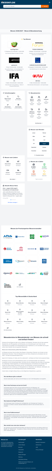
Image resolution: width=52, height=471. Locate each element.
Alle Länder (12, 179)
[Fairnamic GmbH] (32, 261)
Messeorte (20, 452)
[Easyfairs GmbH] (44, 236)
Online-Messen (21, 444)
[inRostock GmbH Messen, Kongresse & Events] (7, 273)
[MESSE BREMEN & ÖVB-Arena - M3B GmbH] (7, 248)
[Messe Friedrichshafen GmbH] (19, 261)
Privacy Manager (39, 449)
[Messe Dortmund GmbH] (19, 248)
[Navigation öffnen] (49, 2)
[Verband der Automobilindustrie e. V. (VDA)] (19, 273)
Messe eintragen (22, 454)
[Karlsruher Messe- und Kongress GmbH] (7, 261)
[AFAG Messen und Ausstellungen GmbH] (7, 236)
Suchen (46, 6)
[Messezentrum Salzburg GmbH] (7, 285)
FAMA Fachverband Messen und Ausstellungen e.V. (25, 462)
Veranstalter (21, 449)
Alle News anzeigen (12, 202)
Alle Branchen (38, 123)
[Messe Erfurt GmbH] (44, 248)
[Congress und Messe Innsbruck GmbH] (32, 273)
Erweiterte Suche (40, 155)
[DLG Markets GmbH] (32, 236)
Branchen (20, 447)
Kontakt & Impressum (40, 442)
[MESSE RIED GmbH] (44, 273)
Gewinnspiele (21, 442)
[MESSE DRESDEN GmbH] (32, 248)
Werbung (20, 457)
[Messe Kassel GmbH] (44, 261)
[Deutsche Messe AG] (19, 236)
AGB (37, 447)
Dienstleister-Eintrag (22, 459)
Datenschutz (38, 444)
